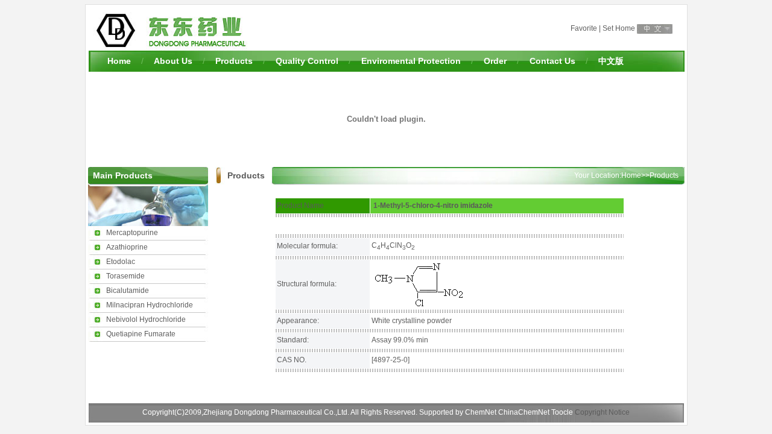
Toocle (562, 412)
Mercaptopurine (132, 232)
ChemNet (480, 412)
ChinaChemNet (523, 412)
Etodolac (120, 261)
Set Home (619, 28)
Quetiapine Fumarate (141, 334)
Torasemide (125, 276)
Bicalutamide (127, 290)
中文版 (611, 61)
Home (119, 61)
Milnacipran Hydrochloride (149, 305)
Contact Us (552, 61)
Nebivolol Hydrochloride (146, 319)
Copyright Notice (602, 412)
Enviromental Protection (411, 61)
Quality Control (307, 61)
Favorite (584, 28)
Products (234, 61)
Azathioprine (127, 247)
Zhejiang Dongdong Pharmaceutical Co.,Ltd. (276, 412)
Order (495, 61)
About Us (173, 61)
